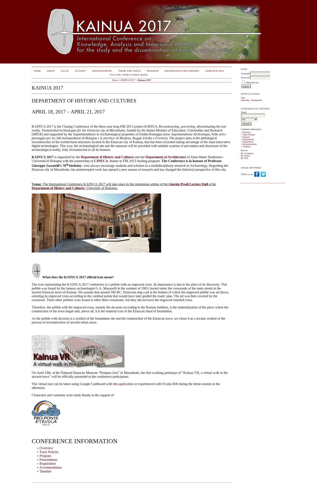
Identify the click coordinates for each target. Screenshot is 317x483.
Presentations (248, 139)
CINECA (101, 161)
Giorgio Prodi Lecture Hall (188, 184)
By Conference (247, 153)
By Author (245, 156)
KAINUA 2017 (128, 80)
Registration (248, 142)
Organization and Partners (181, 71)
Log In (65, 71)
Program (246, 137)
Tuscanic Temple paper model (129, 75)
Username (245, 73)
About (51, 71)
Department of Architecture (166, 157)
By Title (244, 158)
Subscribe (245, 100)
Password (245, 77)
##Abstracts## (214, 71)
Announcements (102, 71)
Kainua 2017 (144, 80)
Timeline (246, 146)
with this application (119, 384)
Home (37, 71)
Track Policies (249, 134)
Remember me (252, 82)
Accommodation (249, 144)
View (243, 98)
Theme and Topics (129, 71)
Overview (247, 132)
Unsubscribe (256, 100)
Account (80, 71)
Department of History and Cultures (107, 157)
